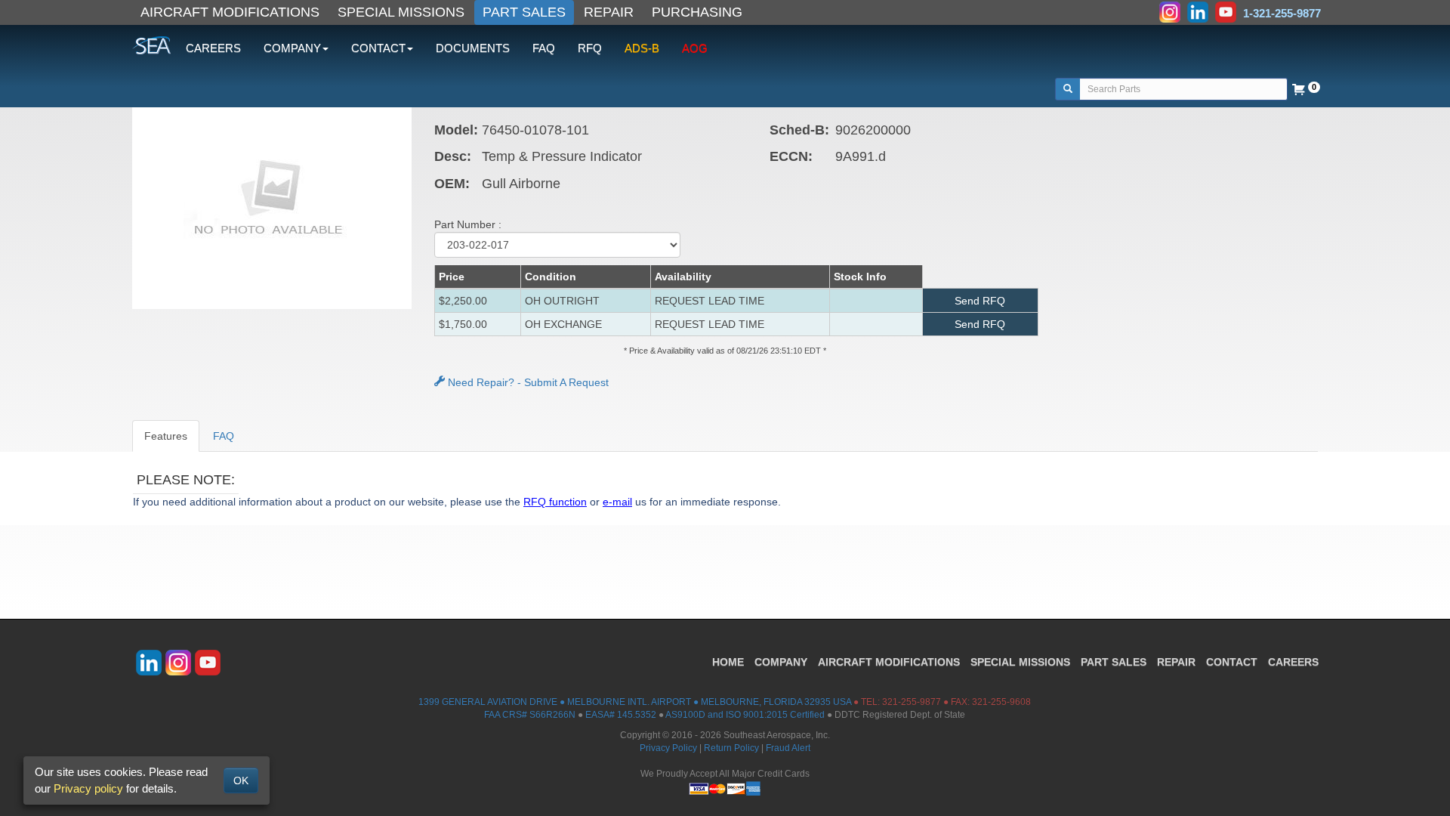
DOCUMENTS (473, 48)
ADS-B (642, 48)
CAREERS (213, 48)
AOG (695, 48)
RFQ (590, 48)
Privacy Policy (668, 748)
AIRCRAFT (889, 662)
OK (240, 780)
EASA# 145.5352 (620, 714)
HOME (728, 662)
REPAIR (609, 12)
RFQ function (555, 502)
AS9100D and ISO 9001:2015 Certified (745, 714)
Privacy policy (88, 788)
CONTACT (1231, 662)
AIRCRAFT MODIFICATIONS (229, 12)
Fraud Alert (788, 748)
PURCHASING (697, 12)
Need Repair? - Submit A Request (527, 382)
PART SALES (524, 12)
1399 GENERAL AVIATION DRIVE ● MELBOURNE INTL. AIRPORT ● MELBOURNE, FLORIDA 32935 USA (634, 702)
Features (165, 436)
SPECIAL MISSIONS (401, 12)
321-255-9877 (911, 702)
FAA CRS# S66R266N (529, 714)
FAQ (543, 48)
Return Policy (731, 748)
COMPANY (780, 662)
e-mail (617, 502)
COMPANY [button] (292, 48)
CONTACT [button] (378, 48)
